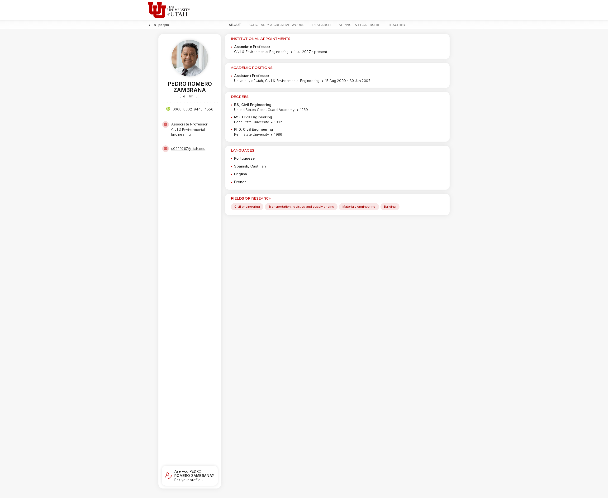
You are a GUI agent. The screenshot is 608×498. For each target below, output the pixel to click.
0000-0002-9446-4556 (193, 109)
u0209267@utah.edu (188, 149)
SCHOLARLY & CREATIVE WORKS (276, 25)
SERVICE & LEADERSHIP (359, 25)
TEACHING (397, 25)
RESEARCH (321, 25)
